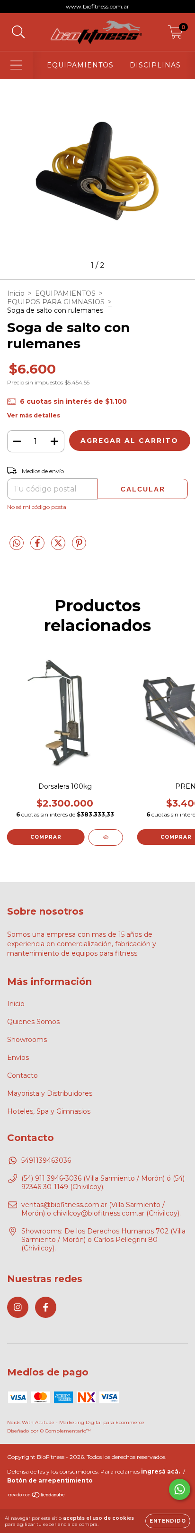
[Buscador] (18, 32)
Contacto (22, 1075)
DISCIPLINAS (155, 65)
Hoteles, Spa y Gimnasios (48, 1111)
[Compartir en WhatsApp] (16, 543)
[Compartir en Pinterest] (79, 546)
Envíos (18, 1057)
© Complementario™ (65, 1431)
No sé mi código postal (37, 506)
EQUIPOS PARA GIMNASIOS (56, 302)
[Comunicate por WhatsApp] (179, 1489)
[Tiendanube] (36, 1496)
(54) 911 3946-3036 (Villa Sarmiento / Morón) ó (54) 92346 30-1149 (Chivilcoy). (103, 1182)
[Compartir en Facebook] (38, 546)
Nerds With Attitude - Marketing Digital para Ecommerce (75, 1422)
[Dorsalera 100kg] (106, 837)
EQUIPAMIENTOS (80, 65)
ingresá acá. (160, 1471)
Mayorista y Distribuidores (49, 1093)
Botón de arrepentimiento (50, 1480)
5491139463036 (46, 1160)
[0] (175, 34)
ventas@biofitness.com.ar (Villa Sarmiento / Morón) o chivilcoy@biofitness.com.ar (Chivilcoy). (101, 1208)
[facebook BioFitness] (45, 1307)
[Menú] (16, 65)
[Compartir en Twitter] (59, 546)
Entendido (168, 1521)
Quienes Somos (33, 1021)
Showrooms (27, 1039)
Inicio (16, 293)
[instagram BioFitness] (17, 1307)
